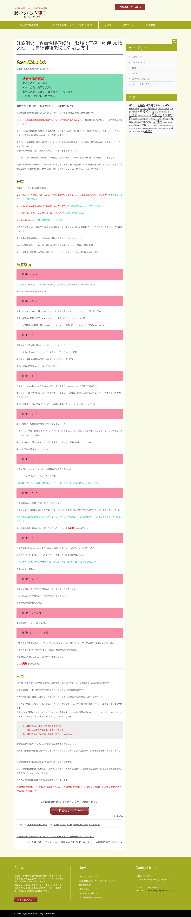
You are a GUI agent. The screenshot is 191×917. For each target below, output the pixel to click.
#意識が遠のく (143, 119)
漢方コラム (128, 25)
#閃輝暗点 (158, 128)
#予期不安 (154, 112)
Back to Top (118, 816)
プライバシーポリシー (89, 893)
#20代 (141, 105)
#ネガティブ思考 (163, 109)
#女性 (56, 824)
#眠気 (166, 122)
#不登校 (143, 111)
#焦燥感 (135, 122)
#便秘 (161, 112)
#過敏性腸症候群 (80, 824)
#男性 (158, 122)
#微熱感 (135, 119)
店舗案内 (150, 25)
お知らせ (136, 68)
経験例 (107, 25)
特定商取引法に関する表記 (91, 897)
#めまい (152, 108)
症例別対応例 (85, 885)
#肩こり (149, 125)
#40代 (160, 105)
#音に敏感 (140, 131)
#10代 (133, 105)
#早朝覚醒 (164, 119)
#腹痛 (161, 125)
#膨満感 (166, 125)
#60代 (132, 109)
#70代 (137, 109)
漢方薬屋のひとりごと (141, 62)
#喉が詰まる (142, 115)
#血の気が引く (138, 128)
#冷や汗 (166, 112)
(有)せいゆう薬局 (29, 913)
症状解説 (136, 73)
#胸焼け (155, 125)
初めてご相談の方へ (30, 25)
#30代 (63, 824)
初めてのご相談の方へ (89, 876)
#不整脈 (134, 112)
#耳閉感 (134, 125)
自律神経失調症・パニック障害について (72, 25)
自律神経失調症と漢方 (37, 824)
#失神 (149, 115)
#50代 (169, 105)
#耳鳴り (142, 125)
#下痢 (69, 824)
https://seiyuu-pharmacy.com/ (161, 890)
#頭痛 (148, 131)
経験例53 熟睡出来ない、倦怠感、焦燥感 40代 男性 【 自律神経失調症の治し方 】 (55, 836)
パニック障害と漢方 (140, 84)
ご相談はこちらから (129, 6)
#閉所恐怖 (166, 128)
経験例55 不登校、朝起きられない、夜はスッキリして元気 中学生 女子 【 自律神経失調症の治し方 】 (75, 842)
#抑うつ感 (155, 118)
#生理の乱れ (94, 824)
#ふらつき (143, 109)
